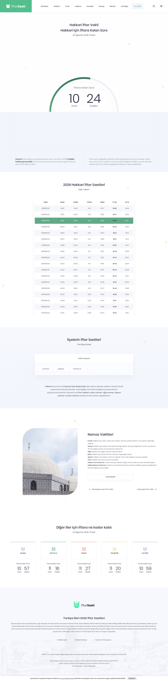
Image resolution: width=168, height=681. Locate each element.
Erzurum (50, 626)
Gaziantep (65, 626)
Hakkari (89, 626)
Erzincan (44, 626)
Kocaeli (90, 6)
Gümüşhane (80, 626)
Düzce (27, 626)
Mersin (113, 6)
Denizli (14, 626)
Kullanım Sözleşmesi (103, 640)
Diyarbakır (21, 626)
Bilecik (111, 623)
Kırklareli (44, 629)
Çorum (154, 623)
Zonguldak (111, 631)
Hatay (94, 626)
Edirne (33, 626)
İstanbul (44, 6)
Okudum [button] (132, 678)
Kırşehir (50, 629)
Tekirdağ (66, 631)
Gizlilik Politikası (81, 640)
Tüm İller (137, 6)
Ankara (57, 6)
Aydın (81, 623)
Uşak (89, 631)
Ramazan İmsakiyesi (98, 654)
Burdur (129, 623)
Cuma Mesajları (90, 666)
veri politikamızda (67, 678)
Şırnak (55, 631)
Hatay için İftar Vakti (145, 489)
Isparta (114, 626)
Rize (125, 629)
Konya (101, 6)
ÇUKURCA (45, 369)
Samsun (137, 629)
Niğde (108, 629)
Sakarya (130, 629)
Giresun (73, 626)
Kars (13, 629)
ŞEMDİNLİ (61, 369)
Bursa (134, 623)
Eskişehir (57, 626)
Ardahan (70, 623)
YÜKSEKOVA (77, 369)
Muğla (93, 629)
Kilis (32, 629)
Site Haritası (77, 666)
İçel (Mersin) (101, 626)
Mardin (87, 629)
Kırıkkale (37, 629)
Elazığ (38, 626)
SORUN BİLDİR (110, 477)
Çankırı (148, 623)
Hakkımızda (62, 640)
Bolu (124, 623)
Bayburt (105, 623)
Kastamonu (20, 629)
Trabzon (78, 631)
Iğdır (108, 626)
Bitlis (121, 623)
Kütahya (68, 629)
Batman (99, 623)
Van (93, 631)
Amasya (51, 623)
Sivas (60, 631)
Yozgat (104, 631)
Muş (97, 629)
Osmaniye (119, 629)
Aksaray (44, 623)
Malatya (75, 629)
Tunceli (84, 631)
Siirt (150, 629)
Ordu (113, 629)
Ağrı (39, 623)
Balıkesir (87, 623)
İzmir (67, 6)
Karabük (145, 626)
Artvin (76, 623)
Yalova (97, 631)
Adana (78, 6)
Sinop (154, 629)
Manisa (81, 629)
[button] (154, 6)
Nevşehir (102, 629)
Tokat (72, 631)
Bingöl (116, 623)
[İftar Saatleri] (84, 605)
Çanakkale (141, 623)
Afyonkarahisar (31, 623)
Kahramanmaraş (135, 626)
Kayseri (28, 629)
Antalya (124, 6)
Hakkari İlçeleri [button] (84, 358)
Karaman (152, 626)
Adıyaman (21, 623)
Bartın (93, 623)
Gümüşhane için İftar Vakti (102, 489)
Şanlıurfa (144, 629)
